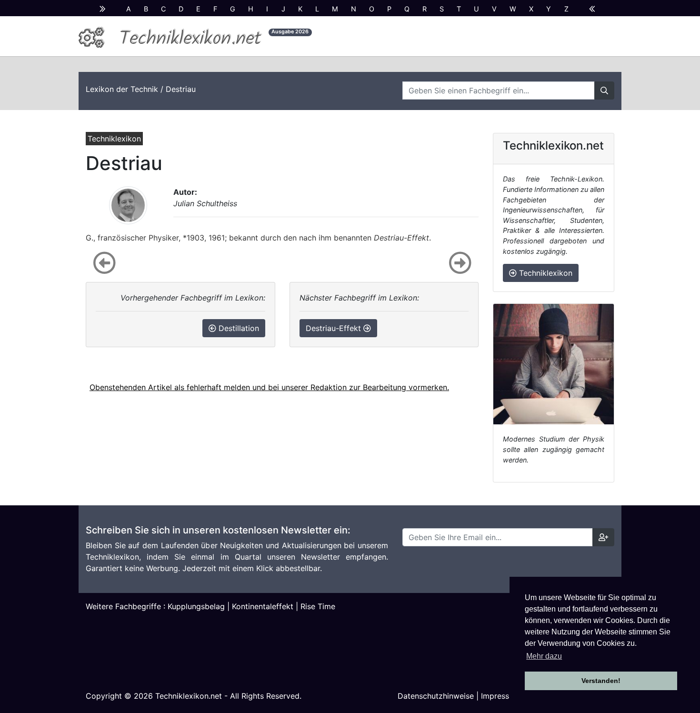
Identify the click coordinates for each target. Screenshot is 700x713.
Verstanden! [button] (600, 680)
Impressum (500, 696)
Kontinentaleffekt (262, 606)
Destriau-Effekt (334, 328)
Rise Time (317, 606)
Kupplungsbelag (196, 606)
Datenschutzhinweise (436, 696)
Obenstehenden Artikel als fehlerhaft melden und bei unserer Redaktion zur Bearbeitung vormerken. (269, 387)
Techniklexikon (544, 273)
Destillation (237, 328)
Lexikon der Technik (122, 89)
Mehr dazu (544, 656)
